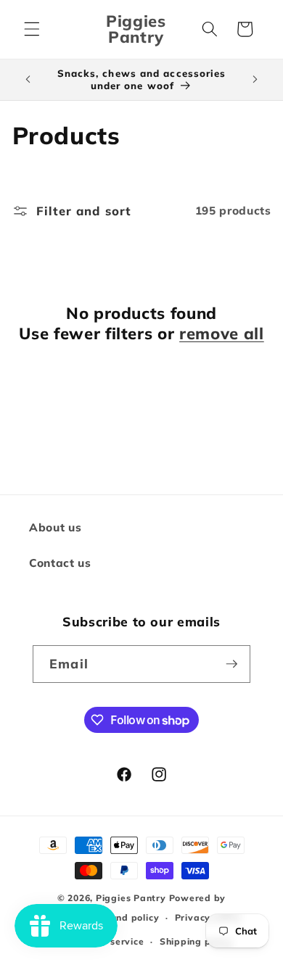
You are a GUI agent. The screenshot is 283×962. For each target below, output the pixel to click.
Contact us (60, 563)
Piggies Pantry (131, 897)
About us (55, 527)
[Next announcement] (255, 80)
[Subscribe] (231, 664)
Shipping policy (196, 941)
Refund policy (126, 917)
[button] (32, 29)
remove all (221, 333)
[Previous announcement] (28, 80)
